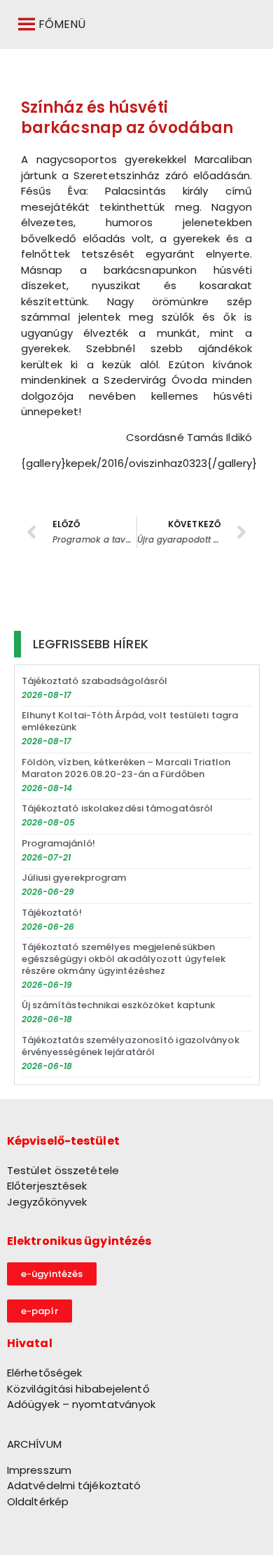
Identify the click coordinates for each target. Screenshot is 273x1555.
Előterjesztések (47, 1185)
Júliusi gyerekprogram (74, 877)
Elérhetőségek (44, 1372)
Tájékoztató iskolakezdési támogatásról (118, 808)
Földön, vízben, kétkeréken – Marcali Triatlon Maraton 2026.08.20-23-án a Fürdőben (126, 768)
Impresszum (39, 1470)
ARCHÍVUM (34, 1444)
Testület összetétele (63, 1170)
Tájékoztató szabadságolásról (95, 681)
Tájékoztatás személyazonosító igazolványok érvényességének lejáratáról (130, 1046)
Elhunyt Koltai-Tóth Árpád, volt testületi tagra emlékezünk (130, 721)
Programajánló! (58, 843)
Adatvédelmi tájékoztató (74, 1485)
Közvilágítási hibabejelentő (78, 1388)
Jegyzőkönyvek (47, 1201)
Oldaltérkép (38, 1501)
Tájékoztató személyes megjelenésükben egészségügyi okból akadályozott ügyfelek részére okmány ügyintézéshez (124, 958)
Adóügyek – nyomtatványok (81, 1404)
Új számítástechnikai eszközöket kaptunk (119, 1005)
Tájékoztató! (52, 912)
